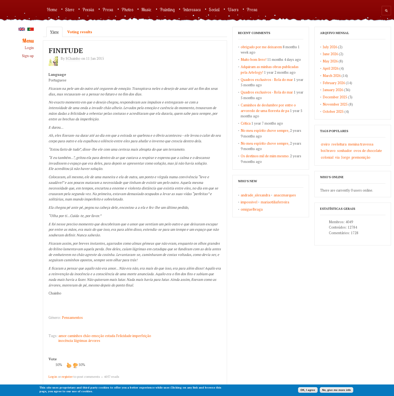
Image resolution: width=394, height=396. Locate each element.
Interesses (192, 9)
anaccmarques (285, 195)
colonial (327, 157)
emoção (97, 335)
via (337, 157)
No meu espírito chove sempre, (265, 130)
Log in (53, 377)
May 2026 (330, 61)
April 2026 (331, 68)
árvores (94, 340)
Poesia (88, 9)
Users (233, 9)
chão (87, 335)
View (56, 31)
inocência (65, 340)
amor (62, 335)
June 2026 (330, 53)
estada (110, 335)
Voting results (79, 31)
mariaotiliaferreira (275, 202)
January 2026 (333, 89)
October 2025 (333, 111)
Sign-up (28, 56)
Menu (28, 41)
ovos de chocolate (368, 150)
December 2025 (335, 97)
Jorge (345, 157)
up (69, 365)
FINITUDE (66, 50)
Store (69, 9)
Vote (53, 359)
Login (29, 48)
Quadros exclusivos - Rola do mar (267, 79)
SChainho (73, 58)
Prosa (107, 9)
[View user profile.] (55, 64)
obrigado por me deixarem (261, 46)
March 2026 (332, 75)
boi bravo (328, 150)
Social (214, 9)
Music (146, 9)
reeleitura (339, 144)
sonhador (344, 150)
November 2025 (335, 104)
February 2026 (334, 82)
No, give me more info (336, 389)
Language (57, 74)
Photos (127, 9)
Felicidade (124, 335)
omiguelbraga (252, 209)
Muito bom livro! (253, 59)
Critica (246, 123)
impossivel (249, 202)
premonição (361, 157)
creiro (325, 144)
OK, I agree (307, 389)
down (75, 365)
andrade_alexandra (255, 195)
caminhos (75, 335)
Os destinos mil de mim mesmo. (265, 156)
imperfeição (141, 335)
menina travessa (360, 144)
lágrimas (80, 340)
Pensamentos (72, 317)
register (67, 377)
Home (52, 9)
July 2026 (330, 46)
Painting (167, 9)
